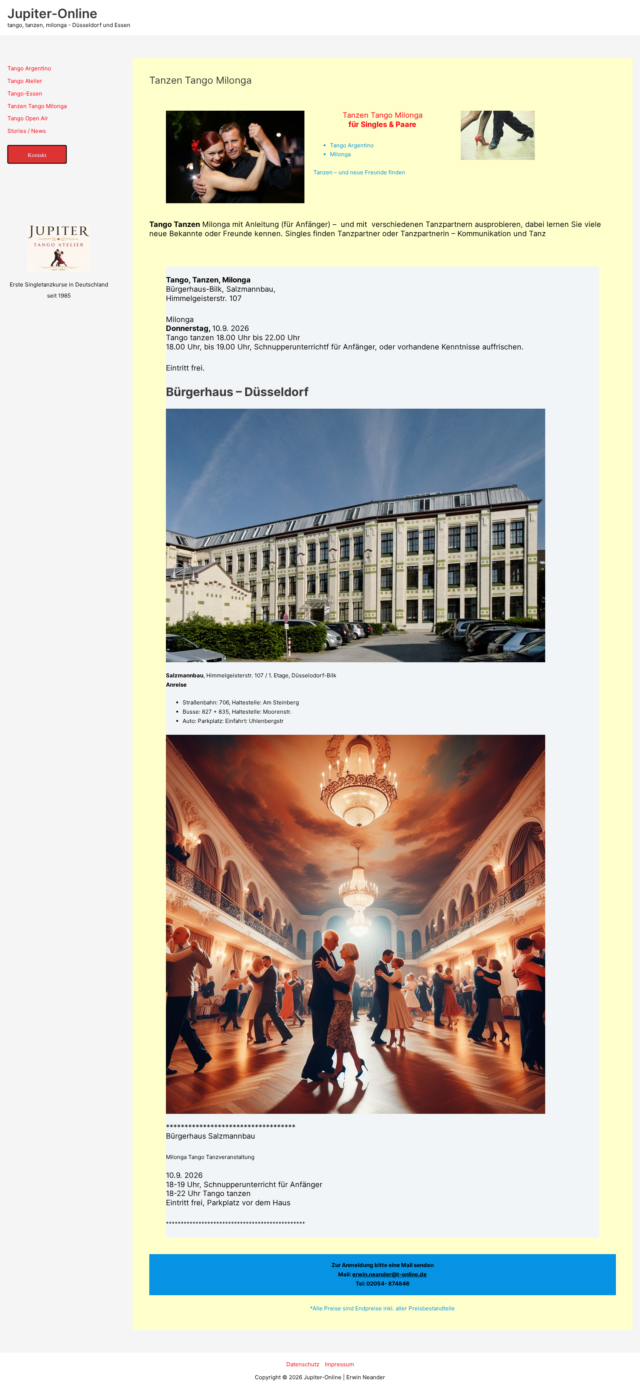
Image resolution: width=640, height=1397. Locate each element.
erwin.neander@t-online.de (389, 1274)
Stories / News (26, 130)
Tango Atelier (24, 80)
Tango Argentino (29, 68)
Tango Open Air (27, 118)
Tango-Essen (24, 93)
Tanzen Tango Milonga (37, 106)
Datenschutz (302, 1364)
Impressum (339, 1364)
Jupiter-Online (52, 13)
